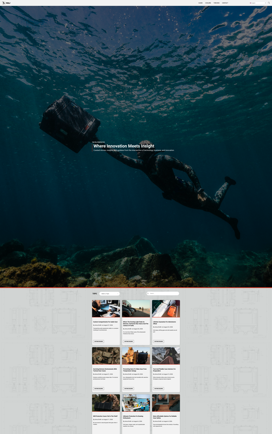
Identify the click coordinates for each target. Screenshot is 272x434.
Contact (225, 3)
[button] (269, 3)
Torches (216, 3)
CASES (200, 3)
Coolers (208, 3)
